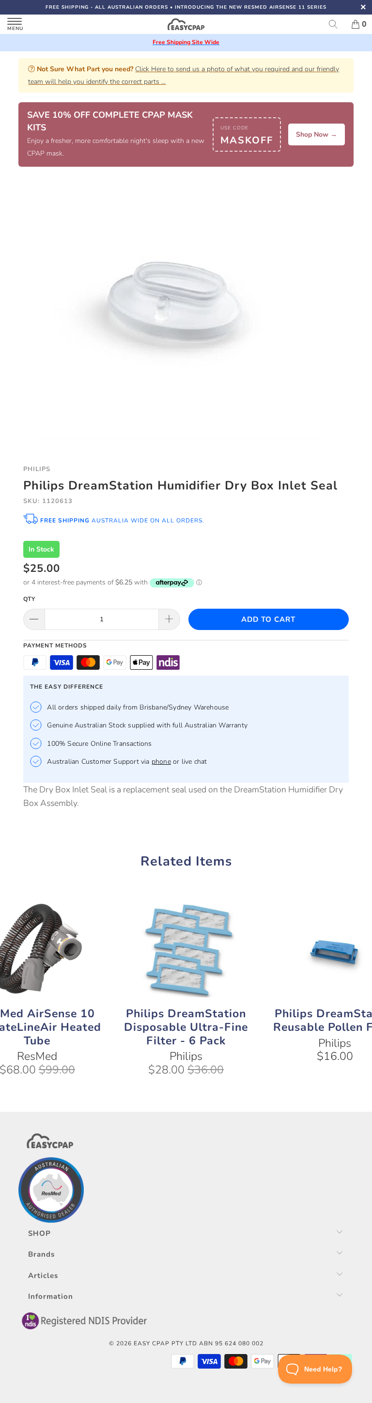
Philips (36, 469)
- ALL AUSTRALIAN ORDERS (107, 7)
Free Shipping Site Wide (186, 42)
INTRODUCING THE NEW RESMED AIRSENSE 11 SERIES (250, 7)
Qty (29, 599)
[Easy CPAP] (186, 24)
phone (161, 761)
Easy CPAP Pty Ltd (165, 1343)
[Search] (336, 24)
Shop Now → (316, 134)
